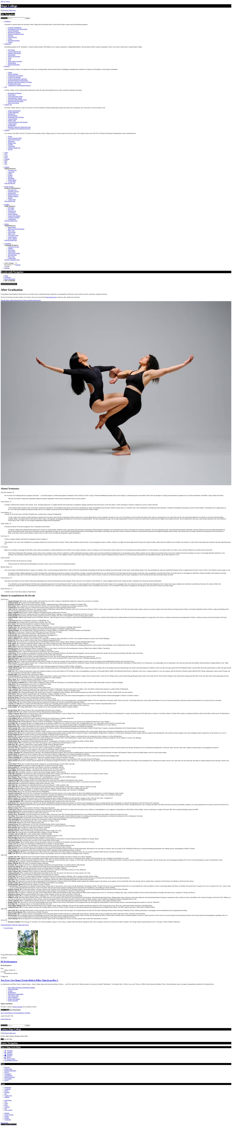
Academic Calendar (13, 217)
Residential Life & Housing (16, 117)
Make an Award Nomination (16, 229)
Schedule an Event (13, 191)
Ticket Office (11, 95)
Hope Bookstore (12, 115)
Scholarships (11, 55)
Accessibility (8, 1079)
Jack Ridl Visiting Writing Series (17, 100)
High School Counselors (15, 61)
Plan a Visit (11, 230)
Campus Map (12, 181)
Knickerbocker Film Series (15, 101)
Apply (10, 58)
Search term (4, 18)
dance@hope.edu (51, 297)
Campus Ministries (13, 112)
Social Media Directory (11, 1060)
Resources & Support (14, 32)
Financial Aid (12, 211)
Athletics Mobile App (14, 148)
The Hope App (12, 170)
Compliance (7, 1074)
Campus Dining (12, 119)
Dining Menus (12, 180)
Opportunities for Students (15, 75)
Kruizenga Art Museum (14, 93)
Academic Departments (14, 27)
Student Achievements (14, 53)
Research (7, 66)
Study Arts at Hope (13, 103)
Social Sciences (12, 37)
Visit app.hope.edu (9, 183)
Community (7, 243)
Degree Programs (13, 989)
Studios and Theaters (14, 999)
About (6, 152)
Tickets (10, 136)
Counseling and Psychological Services (19, 128)
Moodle (10, 177)
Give (5, 164)
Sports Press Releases (14, 139)
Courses (10, 991)
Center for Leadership (14, 77)
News (6, 157)
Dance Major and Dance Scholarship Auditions (21, 987)
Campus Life (8, 104)
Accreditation (8, 1075)
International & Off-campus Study (17, 29)
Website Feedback (9, 1077)
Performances (12, 992)
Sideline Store (12, 143)
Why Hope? (11, 50)
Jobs (5, 162)
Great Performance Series (15, 96)
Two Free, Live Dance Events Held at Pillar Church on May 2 (29, 980)
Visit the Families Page (10, 221)
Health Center (12, 120)
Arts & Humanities (13, 31)
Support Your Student (14, 216)
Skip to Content (5, 1)
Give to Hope (8, 1110)
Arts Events (11, 250)
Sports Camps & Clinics (15, 138)
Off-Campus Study (13, 996)
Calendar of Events (13, 247)
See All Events (8, 928)
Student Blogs (12, 63)
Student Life (11, 114)
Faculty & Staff (8, 186)
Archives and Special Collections (17, 79)
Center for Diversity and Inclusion (17, 122)
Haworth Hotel (12, 255)
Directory (7, 268)
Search (27, 18)
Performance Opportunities (15, 994)
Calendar (7, 159)
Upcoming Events (13, 235)
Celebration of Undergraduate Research (19, 85)
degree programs (17, 1007)
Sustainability (12, 125)
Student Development (14, 111)
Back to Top (4, 1123)
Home (6, 276)
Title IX (6, 1072)
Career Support (12, 237)
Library (10, 39)
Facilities (10, 144)
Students (6, 167)
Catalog (10, 42)
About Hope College (14, 253)
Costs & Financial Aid (14, 51)
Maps (6, 160)
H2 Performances (9, 961)
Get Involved (11, 212)
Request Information (14, 64)
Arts (5, 87)
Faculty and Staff (13, 1000)
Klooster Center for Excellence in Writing (20, 82)
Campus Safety (12, 124)
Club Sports (11, 146)
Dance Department (9, 279)
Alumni (6, 224)
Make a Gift (11, 234)
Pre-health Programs (14, 40)
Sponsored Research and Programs (18, 80)
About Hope (8, 1100)
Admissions (7, 44)
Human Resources (13, 194)
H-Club (10, 149)
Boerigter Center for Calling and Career (19, 127)
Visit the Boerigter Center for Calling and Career (15, 925)
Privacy (6, 1080)
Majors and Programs (14, 56)
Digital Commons (13, 74)
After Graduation (13, 997)
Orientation (11, 208)
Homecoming (12, 227)
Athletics (6, 130)
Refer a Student (12, 238)
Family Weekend (13, 214)
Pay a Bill (11, 209)
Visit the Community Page (11, 260)
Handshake (11, 178)
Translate (17, 265)
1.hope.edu (11, 172)
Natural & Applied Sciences (16, 34)
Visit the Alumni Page (10, 240)
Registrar (10, 35)
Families (6, 204)
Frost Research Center (14, 84)
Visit (9, 60)
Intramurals (11, 141)
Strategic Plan (12, 193)
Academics (7, 21)
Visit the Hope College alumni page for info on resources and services (21, 300)
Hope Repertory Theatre (15, 98)
